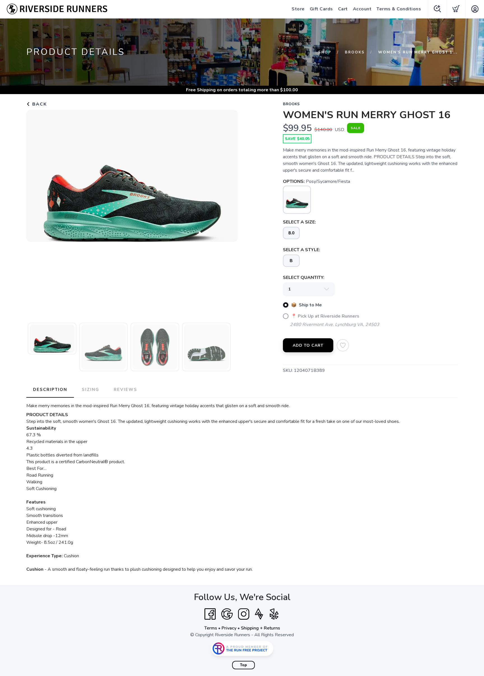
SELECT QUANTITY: (303, 277)
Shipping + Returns (260, 628)
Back (39, 104)
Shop (324, 52)
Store (298, 9)
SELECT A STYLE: (301, 250)
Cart (343, 9)
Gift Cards (321, 9)
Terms (210, 628)
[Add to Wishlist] (343, 345)
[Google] (226, 614)
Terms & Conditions (398, 9)
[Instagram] (243, 614)
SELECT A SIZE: (299, 222)
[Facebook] (210, 614)
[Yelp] (274, 614)
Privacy (229, 628)
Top (243, 665)
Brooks (355, 52)
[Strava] (259, 614)
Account (362, 9)
